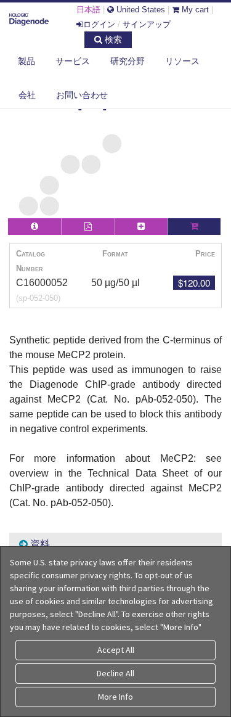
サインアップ (147, 24)
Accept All (115, 649)
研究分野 (127, 61)
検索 (112, 39)
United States (139, 9)
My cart (194, 9)
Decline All (115, 673)
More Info (115, 696)
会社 (27, 95)
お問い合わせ (82, 95)
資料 (39, 544)
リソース (182, 61)
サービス (72, 61)
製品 (26, 61)
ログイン (99, 24)
